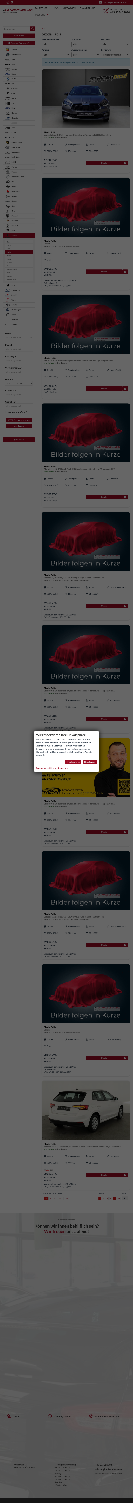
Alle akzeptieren (73, 762)
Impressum (63, 768)
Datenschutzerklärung (46, 768)
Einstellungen (89, 762)
